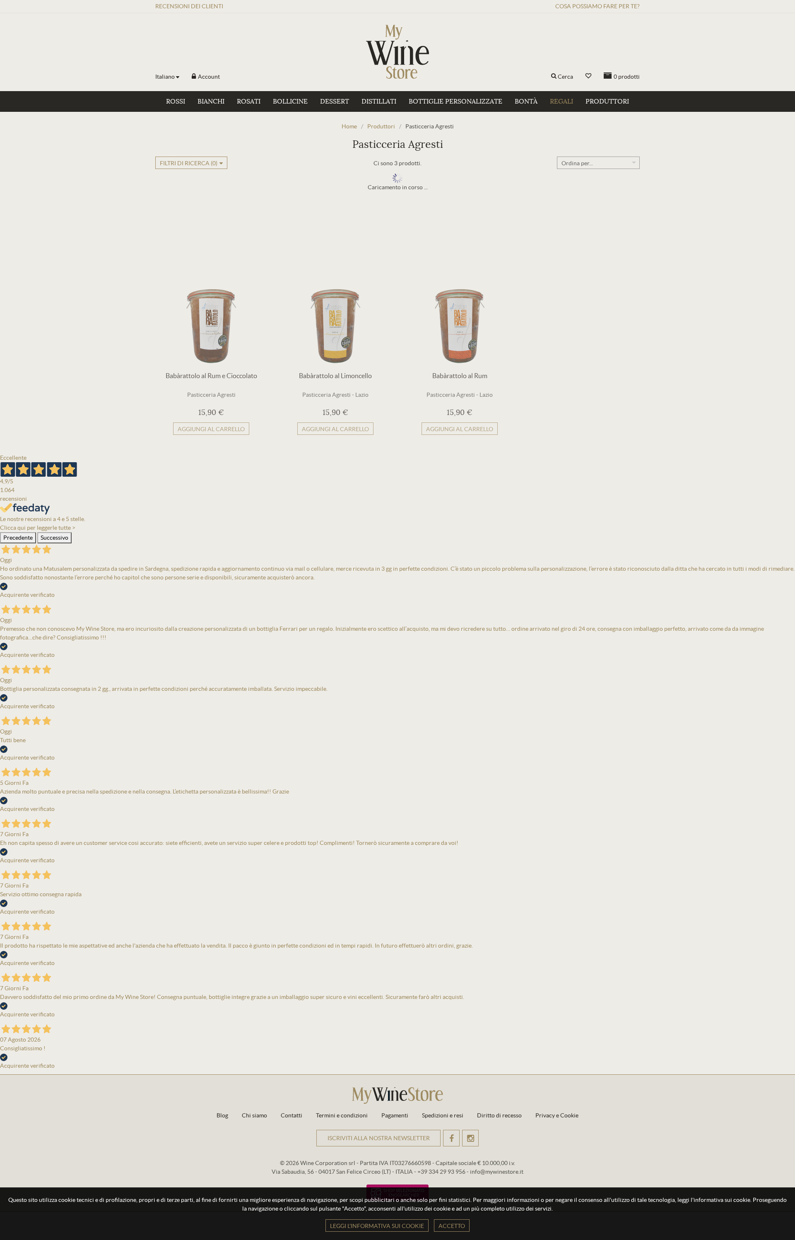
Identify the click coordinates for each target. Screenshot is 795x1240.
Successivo (54, 537)
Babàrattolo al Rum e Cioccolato (211, 375)
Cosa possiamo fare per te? (597, 6)
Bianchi (211, 101)
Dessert (334, 101)
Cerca (565, 76)
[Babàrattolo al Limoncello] (335, 289)
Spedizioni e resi (442, 1115)
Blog (222, 1115)
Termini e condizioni (342, 1115)
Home (349, 126)
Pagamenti (394, 1115)
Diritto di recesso (499, 1115)
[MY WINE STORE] (397, 52)
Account (208, 76)
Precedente (18, 537)
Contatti (291, 1115)
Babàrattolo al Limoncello (335, 375)
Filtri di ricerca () (188, 163)
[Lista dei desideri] (588, 76)
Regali (561, 101)
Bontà (526, 101)
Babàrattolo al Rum (459, 375)
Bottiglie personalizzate (455, 101)
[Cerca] (553, 76)
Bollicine (290, 101)
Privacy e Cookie (556, 1115)
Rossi (175, 101)
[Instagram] (470, 1138)
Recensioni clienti (189, 6)
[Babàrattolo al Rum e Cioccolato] (211, 289)
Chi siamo (254, 1115)
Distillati (378, 101)
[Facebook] (451, 1138)
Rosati (248, 101)
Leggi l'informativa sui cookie (377, 1226)
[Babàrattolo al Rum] (460, 289)
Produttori (607, 101)
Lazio (362, 394)
